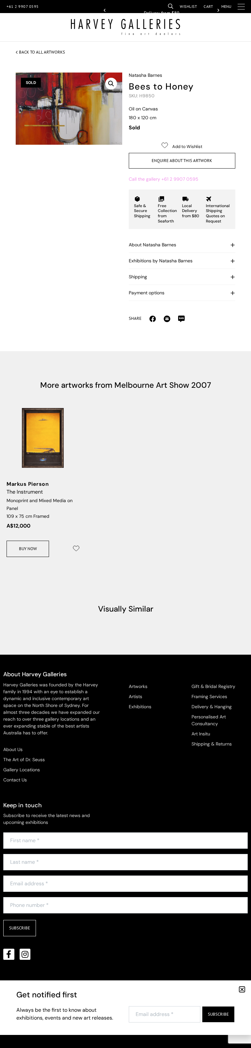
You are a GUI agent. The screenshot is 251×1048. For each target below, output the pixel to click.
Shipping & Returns (212, 744)
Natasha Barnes (145, 75)
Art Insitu (201, 734)
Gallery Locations (21, 770)
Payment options (146, 293)
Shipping (138, 277)
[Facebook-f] (8, 954)
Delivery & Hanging (212, 707)
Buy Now (28, 548)
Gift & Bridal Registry (213, 686)
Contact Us (15, 780)
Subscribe (19, 928)
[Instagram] (25, 954)
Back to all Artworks (42, 52)
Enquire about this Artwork (182, 160)
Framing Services (209, 696)
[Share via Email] (152, 318)
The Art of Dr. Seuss (24, 759)
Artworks (138, 686)
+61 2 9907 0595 (23, 6)
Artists (135, 696)
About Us (13, 749)
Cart (208, 6)
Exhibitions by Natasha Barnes (160, 261)
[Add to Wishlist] (76, 548)
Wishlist (188, 6)
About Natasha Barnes (152, 245)
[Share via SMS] (181, 318)
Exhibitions (140, 707)
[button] (105, 10)
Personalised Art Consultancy (209, 720)
